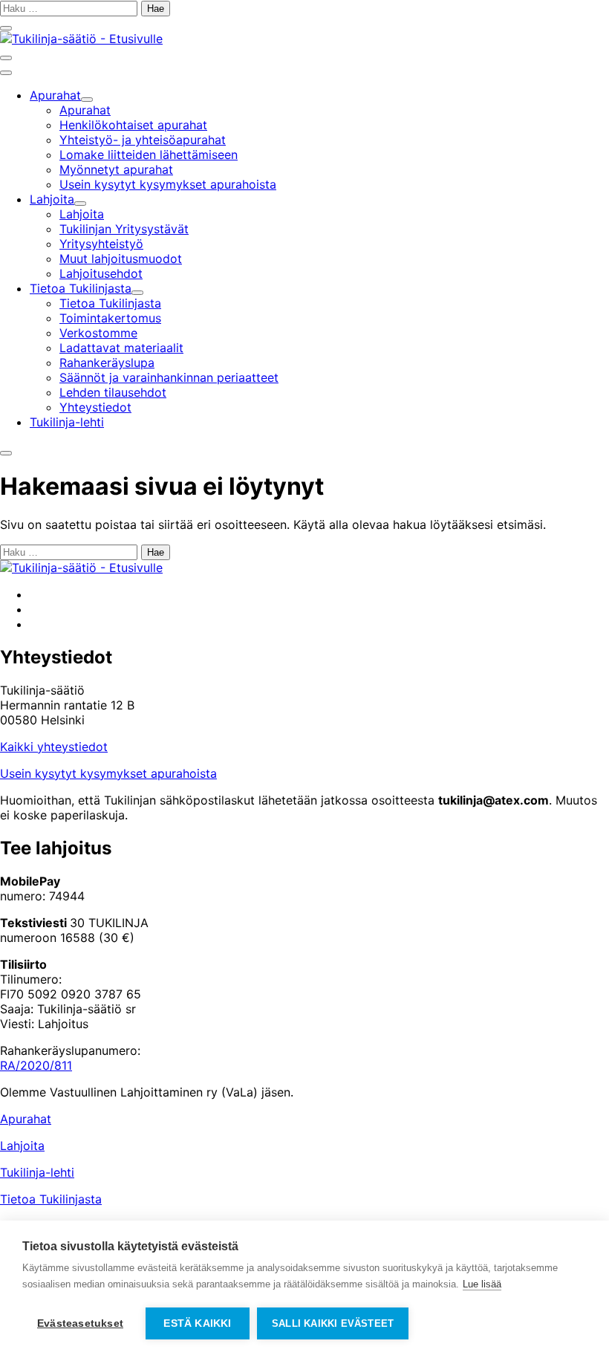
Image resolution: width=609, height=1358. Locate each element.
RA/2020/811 (36, 1065)
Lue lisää (482, 1284)
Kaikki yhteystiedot (54, 746)
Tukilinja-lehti (37, 1172)
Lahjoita (22, 1145)
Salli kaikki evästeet (333, 1323)
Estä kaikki (197, 1323)
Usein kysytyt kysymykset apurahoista (108, 773)
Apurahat (25, 1118)
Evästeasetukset (80, 1323)
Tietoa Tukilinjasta (51, 1199)
